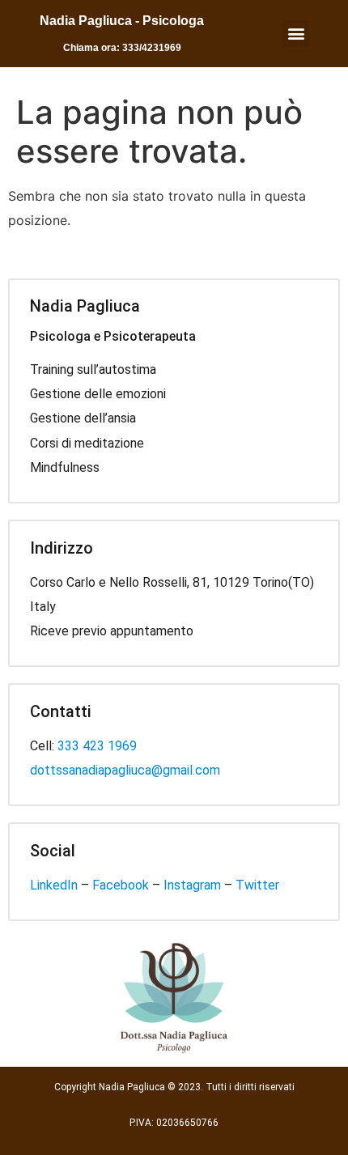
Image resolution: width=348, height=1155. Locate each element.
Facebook (120, 885)
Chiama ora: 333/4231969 (122, 47)
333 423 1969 (97, 746)
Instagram (192, 885)
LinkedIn (54, 885)
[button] (295, 33)
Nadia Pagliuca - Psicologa (122, 21)
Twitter (257, 885)
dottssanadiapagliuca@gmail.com (125, 770)
